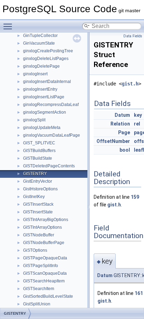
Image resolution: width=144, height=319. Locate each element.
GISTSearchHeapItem (44, 281)
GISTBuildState (37, 158)
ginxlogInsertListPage (43, 96)
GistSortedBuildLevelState (48, 296)
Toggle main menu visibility (9, 26)
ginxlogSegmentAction (44, 112)
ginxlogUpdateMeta (41, 127)
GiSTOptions (35, 250)
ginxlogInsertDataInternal (47, 81)
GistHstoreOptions (40, 189)
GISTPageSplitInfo (40, 265)
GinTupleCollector (40, 35)
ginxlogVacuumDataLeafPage (51, 135)
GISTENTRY (35, 173)
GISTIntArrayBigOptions (45, 219)
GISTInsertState (38, 212)
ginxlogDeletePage (41, 66)
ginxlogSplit (34, 119)
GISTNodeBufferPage (43, 242)
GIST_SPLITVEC (39, 142)
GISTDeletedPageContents (49, 166)
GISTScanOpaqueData (45, 273)
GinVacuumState (39, 43)
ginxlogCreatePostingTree (48, 50)
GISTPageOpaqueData (45, 258)
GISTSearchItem (38, 288)
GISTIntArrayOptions (42, 227)
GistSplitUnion (36, 304)
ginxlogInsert (35, 73)
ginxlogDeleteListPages (46, 58)
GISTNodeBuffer (38, 235)
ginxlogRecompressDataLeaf (51, 104)
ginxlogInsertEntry (40, 89)
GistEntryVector (37, 181)
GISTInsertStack (38, 204)
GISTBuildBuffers (39, 150)
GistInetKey (34, 196)
